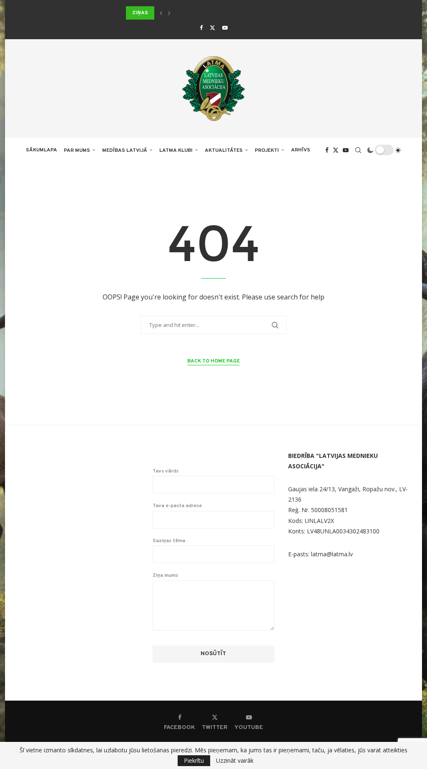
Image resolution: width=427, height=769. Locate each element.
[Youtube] (225, 27)
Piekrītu (194, 760)
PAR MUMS (77, 150)
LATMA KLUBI (176, 150)
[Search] (358, 150)
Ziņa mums (165, 575)
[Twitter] (212, 27)
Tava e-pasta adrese (177, 506)
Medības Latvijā (124, 150)
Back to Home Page (213, 361)
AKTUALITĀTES (224, 150)
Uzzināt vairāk (235, 761)
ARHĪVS (300, 150)
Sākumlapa (41, 150)
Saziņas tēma (169, 541)
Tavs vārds (165, 471)
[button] (161, 13)
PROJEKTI (267, 150)
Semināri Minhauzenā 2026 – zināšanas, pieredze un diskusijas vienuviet (226, 13)
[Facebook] (201, 27)
